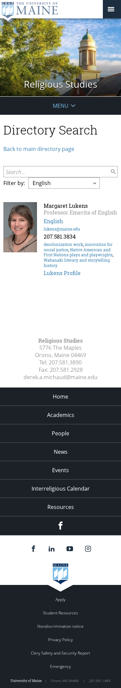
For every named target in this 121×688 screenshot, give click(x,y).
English (53, 221)
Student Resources (60, 613)
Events (60, 470)
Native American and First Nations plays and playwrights (78, 252)
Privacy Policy (60, 639)
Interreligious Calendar (61, 488)
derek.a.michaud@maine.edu (60, 377)
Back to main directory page (38, 149)
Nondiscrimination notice (60, 626)
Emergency (60, 666)
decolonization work (63, 244)
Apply (60, 599)
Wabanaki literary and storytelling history (77, 262)
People (60, 433)
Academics (60, 415)
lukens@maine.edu (62, 229)
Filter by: (14, 183)
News (61, 451)
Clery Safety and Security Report (60, 653)
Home (60, 396)
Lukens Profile (62, 272)
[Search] (114, 171)
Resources (60, 507)
